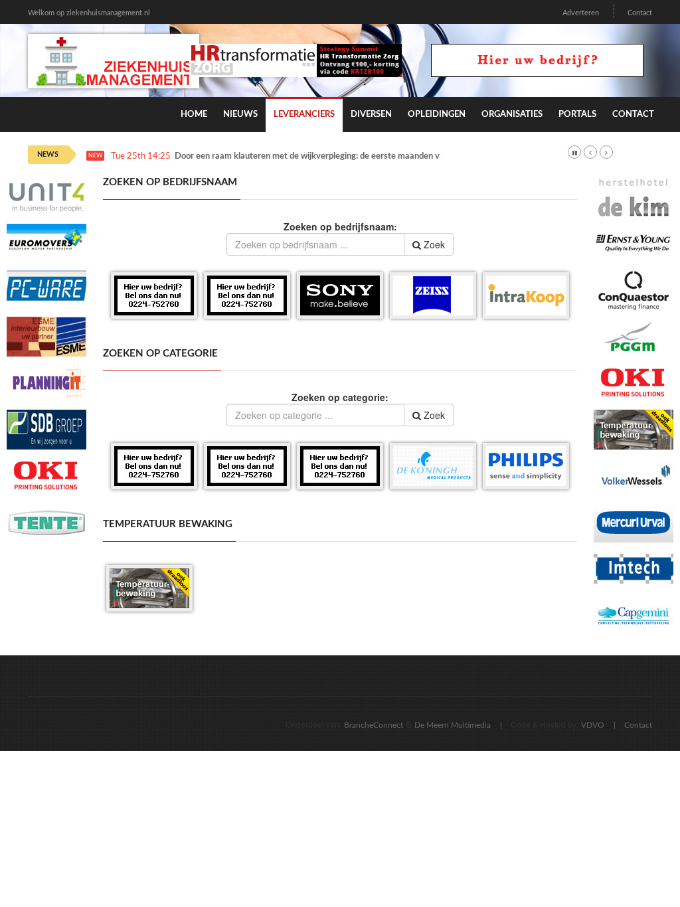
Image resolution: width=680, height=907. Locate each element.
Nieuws (240, 114)
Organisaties (512, 114)
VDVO (592, 725)
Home (194, 114)
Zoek (433, 244)
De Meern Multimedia (452, 725)
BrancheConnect (373, 725)
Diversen (371, 114)
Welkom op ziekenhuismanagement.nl (89, 13)
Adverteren (580, 13)
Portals (577, 114)
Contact (640, 13)
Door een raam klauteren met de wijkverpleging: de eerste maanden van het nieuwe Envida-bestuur (363, 156)
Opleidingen (437, 114)
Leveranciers (304, 114)
